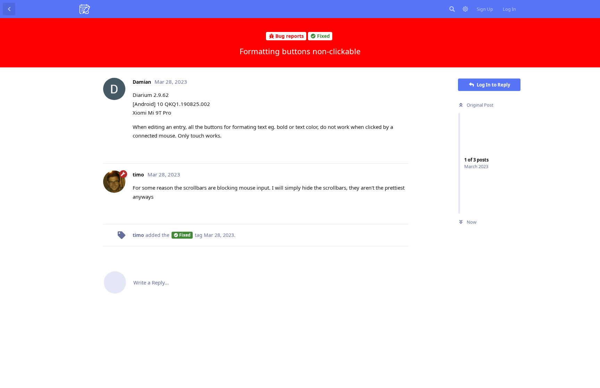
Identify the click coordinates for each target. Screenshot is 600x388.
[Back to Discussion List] (9, 9)
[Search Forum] (452, 9)
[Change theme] (465, 9)
